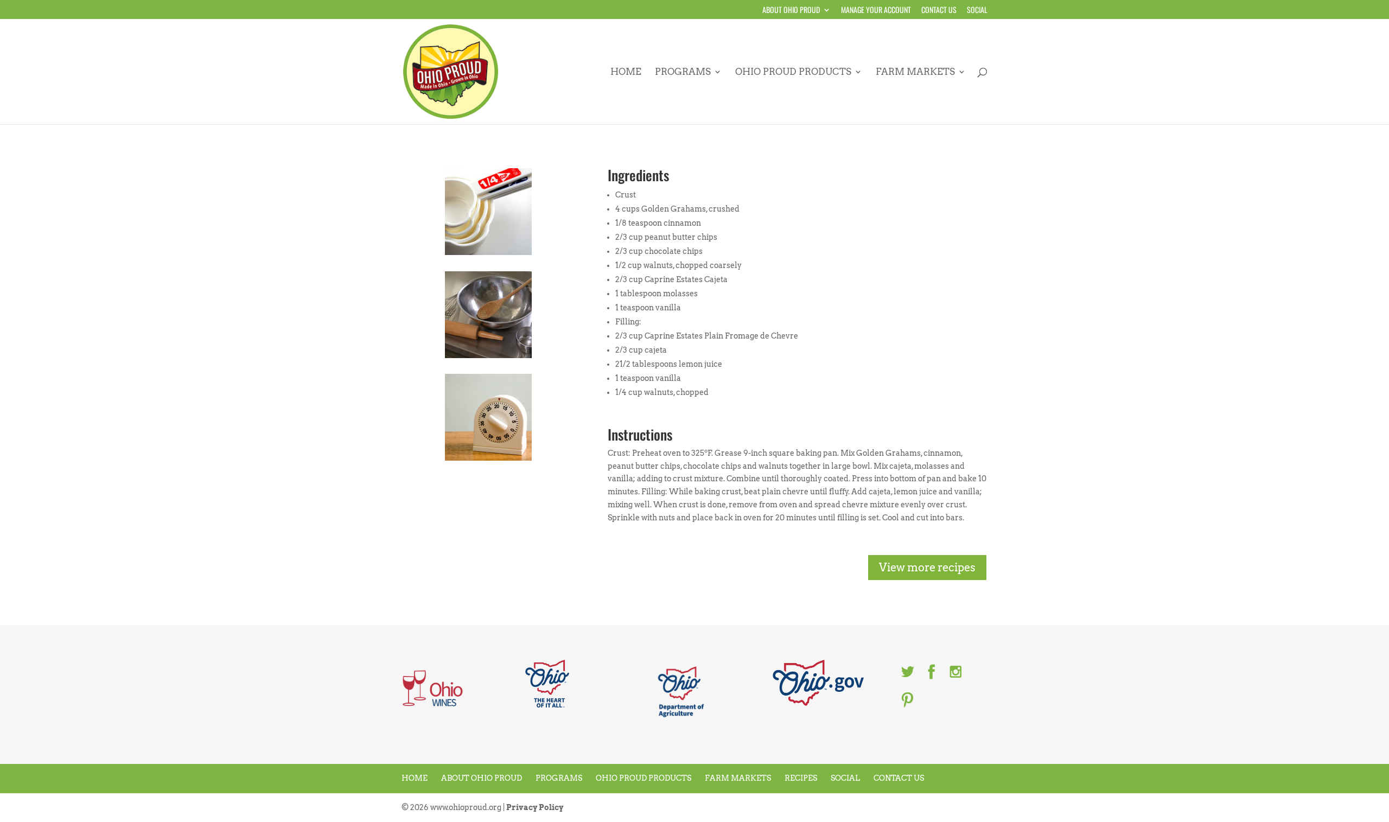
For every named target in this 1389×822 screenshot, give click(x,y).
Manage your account (876, 10)
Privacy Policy (534, 807)
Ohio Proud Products (793, 72)
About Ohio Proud (791, 10)
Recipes (801, 778)
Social (977, 10)
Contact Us (939, 10)
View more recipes (927, 567)
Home (625, 72)
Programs (683, 72)
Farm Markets (915, 72)
